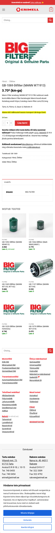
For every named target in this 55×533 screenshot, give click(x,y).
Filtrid (4, 81)
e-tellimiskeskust (33, 147)
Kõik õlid (5, 362)
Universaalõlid (35, 365)
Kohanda (27, 520)
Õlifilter (12, 81)
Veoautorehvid (8, 432)
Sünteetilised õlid (9, 371)
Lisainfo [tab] (7, 182)
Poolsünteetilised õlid (10, 368)
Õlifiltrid (33, 410)
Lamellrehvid (7, 422)
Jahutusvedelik (8, 402)
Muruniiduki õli (36, 380)
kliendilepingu (27, 144)
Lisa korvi (22, 123)
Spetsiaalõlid (35, 362)
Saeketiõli (33, 377)
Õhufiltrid (33, 413)
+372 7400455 (40, 133)
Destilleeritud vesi (9, 408)
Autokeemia (34, 398)
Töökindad (34, 402)
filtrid (9, 162)
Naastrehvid (7, 426)
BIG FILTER (30, 192)
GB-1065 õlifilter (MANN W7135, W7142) (12, 285)
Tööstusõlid (34, 368)
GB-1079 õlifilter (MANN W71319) (39, 327)
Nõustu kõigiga (27, 513)
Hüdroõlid (34, 371)
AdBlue (5, 411)
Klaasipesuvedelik (9, 405)
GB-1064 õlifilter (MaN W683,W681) (38, 243)
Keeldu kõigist (27, 527)
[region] (27, 507)
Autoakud (34, 395)
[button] (3, 9)
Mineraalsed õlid (8, 365)
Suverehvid (6, 429)
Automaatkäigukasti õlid (12, 380)
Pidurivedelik (7, 398)
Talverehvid (6, 419)
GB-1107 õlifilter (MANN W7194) (39, 285)
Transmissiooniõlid (9, 383)
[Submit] (50, 20)
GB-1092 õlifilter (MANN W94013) (12, 243)
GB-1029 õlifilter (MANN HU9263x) (12, 327)
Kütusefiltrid (35, 416)
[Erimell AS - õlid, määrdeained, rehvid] (27, 10)
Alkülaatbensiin (8, 395)
